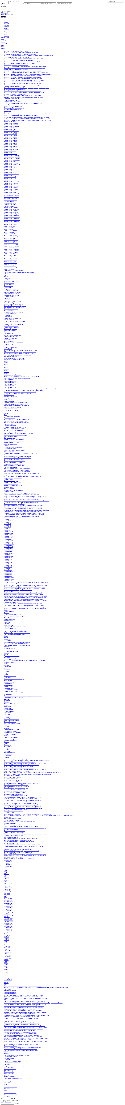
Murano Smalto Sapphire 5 (11, 174)
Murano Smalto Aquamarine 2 (12, 218)
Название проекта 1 (10, 379)
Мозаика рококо (8, 591)
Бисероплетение (9, 611)
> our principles (6, 35)
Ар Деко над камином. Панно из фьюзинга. (16, 57)
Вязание (6, 613)
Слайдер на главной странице (12, 1062)
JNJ (5, 112)
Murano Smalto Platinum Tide (12, 164)
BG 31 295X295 (8, 904)
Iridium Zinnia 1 (8, 531)
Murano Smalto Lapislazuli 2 (12, 157)
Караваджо (7, 298)
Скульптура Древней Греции (12, 292)
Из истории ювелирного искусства (14, 270)
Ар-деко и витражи (9, 438)
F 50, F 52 (7, 894)
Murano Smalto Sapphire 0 (11, 166)
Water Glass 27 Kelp (9, 256)
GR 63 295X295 (8, 929)
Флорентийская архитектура (12, 335)
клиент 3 (6, 364)
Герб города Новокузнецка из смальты (15, 626)
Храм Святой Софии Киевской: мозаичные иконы (18, 766)
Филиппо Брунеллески (10, 329)
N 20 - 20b (7, 935)
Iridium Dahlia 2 (8, 545)
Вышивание (7, 639)
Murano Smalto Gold (9, 147)
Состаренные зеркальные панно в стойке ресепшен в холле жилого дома (25, 1004)
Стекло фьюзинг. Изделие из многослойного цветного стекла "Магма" (24, 1026)
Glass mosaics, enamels (10, 812)
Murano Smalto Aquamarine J (12, 223)
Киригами (7, 669)
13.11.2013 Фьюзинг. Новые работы (14, 792)
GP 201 (6, 970)
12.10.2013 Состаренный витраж (13, 811)
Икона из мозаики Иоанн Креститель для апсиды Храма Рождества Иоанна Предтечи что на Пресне (33, 1003)
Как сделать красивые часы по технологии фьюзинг (19, 841)
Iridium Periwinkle (9, 519)
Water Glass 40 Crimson (10, 260)
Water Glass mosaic (9, 226)
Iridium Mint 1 (8, 580)
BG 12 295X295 (8, 900)
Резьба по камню (9, 283)
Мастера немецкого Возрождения (14, 307)
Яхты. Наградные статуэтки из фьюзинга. (16, 65)
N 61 (5, 941)
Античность (7, 640)
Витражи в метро (9, 491)
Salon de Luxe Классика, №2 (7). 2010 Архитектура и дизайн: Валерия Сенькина (27, 814)
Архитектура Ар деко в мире (12, 109)
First (5, 412)
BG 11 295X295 (8, 898)
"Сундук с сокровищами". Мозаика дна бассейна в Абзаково (21, 516)
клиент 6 (6, 372)
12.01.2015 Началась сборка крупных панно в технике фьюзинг (22, 83)
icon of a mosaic (8, 1088)
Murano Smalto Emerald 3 (11, 143)
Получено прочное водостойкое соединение (17, 378)
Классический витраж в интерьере (14, 441)
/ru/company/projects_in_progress (13, 780)
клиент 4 (6, 365)
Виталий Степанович (10, 396)
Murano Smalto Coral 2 (10, 134)
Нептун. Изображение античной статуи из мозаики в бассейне (22, 494)
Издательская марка (10, 330)
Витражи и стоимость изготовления (14, 831)
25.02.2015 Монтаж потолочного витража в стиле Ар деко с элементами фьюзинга (28, 74)
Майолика (7, 646)
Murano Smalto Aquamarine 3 (12, 220)
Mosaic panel (7, 111)
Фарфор (6, 665)
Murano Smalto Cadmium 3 (11, 124)
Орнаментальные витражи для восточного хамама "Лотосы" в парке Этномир (26, 582)
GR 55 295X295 (8, 924)
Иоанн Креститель (9, 105)
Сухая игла (7, 757)
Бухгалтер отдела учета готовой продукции (16, 419)
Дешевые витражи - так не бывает (14, 832)
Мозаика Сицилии (9, 451)
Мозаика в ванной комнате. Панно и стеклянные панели (20, 1049)
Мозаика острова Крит (10, 467)
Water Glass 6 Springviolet (11, 232)
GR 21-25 (7, 914)
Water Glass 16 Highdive (11, 240)
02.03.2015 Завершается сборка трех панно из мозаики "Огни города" (24, 68)
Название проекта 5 (10, 385)
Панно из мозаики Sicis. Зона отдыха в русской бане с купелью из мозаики (26, 1027)
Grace (5, 346)
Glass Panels (7, 278)
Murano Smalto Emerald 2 (11, 141)
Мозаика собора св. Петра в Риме (13, 459)
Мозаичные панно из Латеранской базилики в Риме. (19, 272)
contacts (3, 48)
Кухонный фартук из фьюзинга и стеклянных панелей (20, 54)
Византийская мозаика (10, 1056)
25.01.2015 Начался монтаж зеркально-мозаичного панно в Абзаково (24, 80)
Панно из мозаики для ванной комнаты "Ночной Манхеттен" (22, 1035)
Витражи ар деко (9, 479)
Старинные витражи (10, 425)
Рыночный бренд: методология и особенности (17, 355)
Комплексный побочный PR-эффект (14, 359)
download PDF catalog (7, 14)
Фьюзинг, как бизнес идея (11, 843)
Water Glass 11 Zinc (9, 238)
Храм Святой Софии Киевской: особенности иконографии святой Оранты (25, 763)
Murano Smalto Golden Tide (11, 149)
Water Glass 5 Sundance (10, 230)
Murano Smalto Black (10, 121)
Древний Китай (8, 686)
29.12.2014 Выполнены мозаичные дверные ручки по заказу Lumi (23, 85)
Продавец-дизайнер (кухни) (12, 416)
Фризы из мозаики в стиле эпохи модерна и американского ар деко (23, 996)
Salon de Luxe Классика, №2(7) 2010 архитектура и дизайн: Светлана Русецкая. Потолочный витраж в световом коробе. (39, 815)
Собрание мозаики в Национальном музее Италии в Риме (21, 453)
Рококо (6, 654)
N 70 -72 (6, 944)
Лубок (6, 748)
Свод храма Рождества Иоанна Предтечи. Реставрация (20, 1009)
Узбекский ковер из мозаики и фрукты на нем (17, 1039)
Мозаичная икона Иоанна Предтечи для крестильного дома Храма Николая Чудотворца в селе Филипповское (36, 987)
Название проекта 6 (10, 387)
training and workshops (10, 1094)
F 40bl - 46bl (7, 889)
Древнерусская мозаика (11, 602)
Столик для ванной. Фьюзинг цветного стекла (17, 583)
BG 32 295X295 (8, 906)
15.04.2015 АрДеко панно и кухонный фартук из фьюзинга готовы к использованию (28, 55)
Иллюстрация (8, 712)
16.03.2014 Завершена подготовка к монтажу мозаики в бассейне (23, 696)
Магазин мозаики (9, 1070)
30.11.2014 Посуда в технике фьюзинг (15, 94)
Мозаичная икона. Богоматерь (13, 106)
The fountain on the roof (10, 1046)
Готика (6, 705)
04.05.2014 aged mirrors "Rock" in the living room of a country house (23, 507)
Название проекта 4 (10, 384)
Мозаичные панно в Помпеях (12, 455)
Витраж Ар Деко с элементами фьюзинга (16, 69)
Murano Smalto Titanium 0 (11, 181)
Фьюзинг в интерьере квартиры (13, 430)
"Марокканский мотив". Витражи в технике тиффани (19, 1013)
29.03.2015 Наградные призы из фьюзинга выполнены (20, 60)
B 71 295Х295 (8, 957)
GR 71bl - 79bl (8, 930)
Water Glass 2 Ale (9, 227)
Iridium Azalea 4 (8, 557)
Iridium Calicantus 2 (9, 577)
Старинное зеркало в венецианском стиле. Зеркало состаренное (22, 800)
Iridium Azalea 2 (8, 556)
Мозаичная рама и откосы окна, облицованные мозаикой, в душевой (24, 1006)
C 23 (5, 871)
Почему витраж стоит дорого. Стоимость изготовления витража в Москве (25, 834)
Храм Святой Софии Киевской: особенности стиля (19, 768)
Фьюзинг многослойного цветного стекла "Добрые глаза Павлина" (23, 995)
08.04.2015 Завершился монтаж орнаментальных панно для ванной (23, 58)
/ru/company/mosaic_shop (11, 778)
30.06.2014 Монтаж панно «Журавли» (15, 306)
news (5, 1084)
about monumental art (10, 1093)
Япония (6, 653)
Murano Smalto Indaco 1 (10, 152)
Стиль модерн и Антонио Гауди (13, 490)
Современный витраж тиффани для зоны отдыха (18, 1066)
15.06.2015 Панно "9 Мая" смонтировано (16, 51)
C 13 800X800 (8, 863)
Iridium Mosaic (8, 349)
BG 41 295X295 (8, 907)
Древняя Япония (9, 688)
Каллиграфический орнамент (12, 732)
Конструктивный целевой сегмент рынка (16, 404)
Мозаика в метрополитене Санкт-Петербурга (17, 471)
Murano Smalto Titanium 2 (11, 184)
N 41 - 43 (6, 938)
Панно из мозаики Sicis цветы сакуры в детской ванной (20, 1032)
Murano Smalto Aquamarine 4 (12, 221)
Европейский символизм (11, 295)
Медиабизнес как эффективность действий (16, 405)
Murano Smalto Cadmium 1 (11, 123)
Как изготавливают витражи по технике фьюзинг (18, 848)
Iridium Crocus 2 (8, 553)
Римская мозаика (9, 1058)
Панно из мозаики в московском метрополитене (18, 470)
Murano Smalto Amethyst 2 (11, 210)
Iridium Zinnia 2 (8, 533)
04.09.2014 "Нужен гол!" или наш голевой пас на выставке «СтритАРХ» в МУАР (27, 118)
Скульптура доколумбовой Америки (14, 616)
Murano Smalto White (10, 192)
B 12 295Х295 (8, 1059)
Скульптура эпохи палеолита (12, 322)
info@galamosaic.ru (6, 1102)
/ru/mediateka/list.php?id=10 (11, 197)
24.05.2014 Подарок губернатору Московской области (19, 493)
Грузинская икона (9, 711)
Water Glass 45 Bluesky (10, 267)
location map (7, 1081)
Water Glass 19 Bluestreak (11, 244)
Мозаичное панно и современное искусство (17, 1055)
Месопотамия (8, 680)
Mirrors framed (8, 989)
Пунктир (6, 749)
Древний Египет (9, 682)
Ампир (6, 725)
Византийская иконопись (11, 719)
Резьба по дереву (9, 284)
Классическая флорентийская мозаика (15, 465)
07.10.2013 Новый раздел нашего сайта (15, 809)
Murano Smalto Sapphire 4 (11, 172)
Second (6, 413)
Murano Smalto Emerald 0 (11, 138)
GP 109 (6, 969)
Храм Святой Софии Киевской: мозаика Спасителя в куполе (21, 765)
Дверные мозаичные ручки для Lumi (14, 86)
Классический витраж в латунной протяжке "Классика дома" (22, 1016)
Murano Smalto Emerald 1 (11, 140)
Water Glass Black (9, 269)
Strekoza (6, 1075)
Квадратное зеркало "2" (11, 990)
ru (1, 9)
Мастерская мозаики (10, 1069)
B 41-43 (6, 984)
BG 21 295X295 (8, 903)
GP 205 (6, 973)
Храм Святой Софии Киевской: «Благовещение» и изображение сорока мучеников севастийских (32, 772)
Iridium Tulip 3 (8, 528)
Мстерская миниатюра (10, 200)
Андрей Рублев (8, 709)
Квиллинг (7, 622)
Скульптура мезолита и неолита (13, 324)
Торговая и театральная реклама (13, 342)
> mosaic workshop (6, 24)
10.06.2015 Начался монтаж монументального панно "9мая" (21, 52)
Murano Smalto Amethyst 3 (11, 212)
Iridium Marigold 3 (9, 544)
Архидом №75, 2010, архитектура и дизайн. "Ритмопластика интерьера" (25, 854)
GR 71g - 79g (8, 932)
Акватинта (7, 751)
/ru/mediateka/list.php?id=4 (11, 195)
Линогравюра (8, 754)
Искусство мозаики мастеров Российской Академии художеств (22, 476)
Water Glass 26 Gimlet (10, 255)
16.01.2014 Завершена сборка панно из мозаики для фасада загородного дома (26, 760)
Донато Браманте (9, 319)
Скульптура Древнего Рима (12, 293)
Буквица (6, 716)
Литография (7, 745)
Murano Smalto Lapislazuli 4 (12, 160)
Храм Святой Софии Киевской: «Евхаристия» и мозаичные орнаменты (25, 769)
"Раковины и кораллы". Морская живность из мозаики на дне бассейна (24, 513)
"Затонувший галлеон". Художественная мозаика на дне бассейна (23, 508)
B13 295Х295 (8, 980)
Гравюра (6, 742)
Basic (5, 275)
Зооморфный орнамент (11, 740)
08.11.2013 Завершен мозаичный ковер (15, 791)
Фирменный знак (9, 339)
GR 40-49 (7, 917)
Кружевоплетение (9, 619)
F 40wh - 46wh (8, 887)
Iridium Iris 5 (7, 527)
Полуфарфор (7, 666)
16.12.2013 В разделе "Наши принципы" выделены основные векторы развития (27, 774)
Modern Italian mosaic (10, 1076)
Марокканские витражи (11, 484)
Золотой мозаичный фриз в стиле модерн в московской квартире (23, 808)
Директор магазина (9, 418)
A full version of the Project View (13, 1078)
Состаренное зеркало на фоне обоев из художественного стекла (22, 986)
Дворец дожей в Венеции (11, 327)
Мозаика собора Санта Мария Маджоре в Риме (17, 458)
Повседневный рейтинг (11, 410)
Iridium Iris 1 (7, 521)
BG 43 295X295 (8, 910)
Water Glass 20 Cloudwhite (11, 246)
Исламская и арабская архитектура (14, 679)
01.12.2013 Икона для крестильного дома (16, 788)
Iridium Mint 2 (8, 559)
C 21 (5, 867)
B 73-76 (6, 960)
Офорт (6, 743)
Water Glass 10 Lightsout (11, 237)
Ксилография (8, 746)
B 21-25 (6, 1052)
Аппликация (7, 315)
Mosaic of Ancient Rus (10, 823)
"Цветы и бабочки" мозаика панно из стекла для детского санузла (23, 1000)
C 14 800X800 (8, 864)
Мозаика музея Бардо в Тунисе (13, 462)
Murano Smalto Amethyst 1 (11, 209)
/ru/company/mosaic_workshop (12, 777)
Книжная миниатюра (10, 703)
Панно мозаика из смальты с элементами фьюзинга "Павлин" (22, 1050)
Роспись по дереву (9, 201)
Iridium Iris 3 (7, 524)
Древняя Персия (9, 683)
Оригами (6, 623)
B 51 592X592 (8, 950)
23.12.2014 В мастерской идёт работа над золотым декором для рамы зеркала (26, 88)
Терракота (7, 657)
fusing (2, 45)
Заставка (6, 702)
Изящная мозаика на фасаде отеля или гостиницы (18, 433)
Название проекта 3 (10, 382)
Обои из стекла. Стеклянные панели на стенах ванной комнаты (22, 806)
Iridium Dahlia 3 (8, 547)
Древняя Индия (8, 685)
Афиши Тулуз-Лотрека (10, 338)
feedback (3, 16)
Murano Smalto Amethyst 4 (11, 214)
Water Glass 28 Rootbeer (11, 258)
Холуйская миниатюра (10, 198)
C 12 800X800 (8, 861)
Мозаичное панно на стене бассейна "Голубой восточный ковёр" (23, 1047)
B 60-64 (6, 953)
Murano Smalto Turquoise (11, 187)
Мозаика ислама (9, 625)
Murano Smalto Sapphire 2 (11, 169)
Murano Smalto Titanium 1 (11, 183)
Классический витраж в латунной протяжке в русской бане (21, 1019)
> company (6, 21)
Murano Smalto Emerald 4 (11, 144)
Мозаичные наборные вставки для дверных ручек (18, 353)
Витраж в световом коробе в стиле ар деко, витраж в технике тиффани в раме (26, 1015)
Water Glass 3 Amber (10, 229)
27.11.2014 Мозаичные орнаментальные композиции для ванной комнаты (25, 92)
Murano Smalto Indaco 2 (10, 154)
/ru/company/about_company (12, 775)
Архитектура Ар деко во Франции (14, 108)
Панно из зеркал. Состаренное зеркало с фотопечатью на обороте (23, 797)
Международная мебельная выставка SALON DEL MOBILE (21, 376)
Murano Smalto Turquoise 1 (11, 189)
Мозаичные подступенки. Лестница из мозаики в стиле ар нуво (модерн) (25, 585)
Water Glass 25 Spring (10, 253)
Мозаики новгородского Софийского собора (17, 468)
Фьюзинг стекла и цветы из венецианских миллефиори (20, 803)
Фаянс (6, 663)
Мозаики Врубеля (9, 424)
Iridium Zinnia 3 (8, 534)
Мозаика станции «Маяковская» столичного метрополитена (21, 473)
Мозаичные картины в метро (12, 818)
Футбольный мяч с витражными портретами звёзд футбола (21, 115)
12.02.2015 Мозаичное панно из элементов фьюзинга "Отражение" (23, 75)
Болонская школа (9, 296)
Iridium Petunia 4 (8, 576)
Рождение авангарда (10, 289)
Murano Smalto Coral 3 (10, 135)
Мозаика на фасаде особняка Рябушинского (16, 422)
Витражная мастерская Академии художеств (17, 474)
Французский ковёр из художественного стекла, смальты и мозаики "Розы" (26, 596)
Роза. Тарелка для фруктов (11, 100)
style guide (7, 1096)
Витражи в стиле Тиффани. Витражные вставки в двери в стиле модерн (25, 1012)
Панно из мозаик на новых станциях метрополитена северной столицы (25, 828)
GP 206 (6, 975)
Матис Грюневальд (9, 310)
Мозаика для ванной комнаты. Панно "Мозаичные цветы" (21, 805)
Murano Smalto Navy (10, 161)
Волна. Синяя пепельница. (12, 98)
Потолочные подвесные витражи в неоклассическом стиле (21, 1018)
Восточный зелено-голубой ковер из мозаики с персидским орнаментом (25, 597)
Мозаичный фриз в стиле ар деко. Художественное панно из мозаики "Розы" (26, 1041)
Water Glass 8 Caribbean (10, 235)
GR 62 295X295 (8, 927)
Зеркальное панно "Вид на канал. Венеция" (17, 786)
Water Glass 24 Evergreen (11, 252)
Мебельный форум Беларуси (12, 375)
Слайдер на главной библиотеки (13, 697)
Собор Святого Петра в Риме (12, 318)
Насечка (6, 445)
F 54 (5, 897)
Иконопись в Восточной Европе (13, 312)
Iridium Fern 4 (8, 570)
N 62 (5, 943)
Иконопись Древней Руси (11, 720)
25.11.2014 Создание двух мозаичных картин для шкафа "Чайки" (23, 95)
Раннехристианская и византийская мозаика (17, 642)
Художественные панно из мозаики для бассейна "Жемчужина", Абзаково (25, 600)
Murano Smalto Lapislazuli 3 (12, 158)
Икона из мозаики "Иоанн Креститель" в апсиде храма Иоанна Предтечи (25, 998)
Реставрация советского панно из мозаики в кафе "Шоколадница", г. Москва (26, 117)
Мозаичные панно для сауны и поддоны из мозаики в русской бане (23, 1029)
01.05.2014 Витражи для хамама (13, 517)
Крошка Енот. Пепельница (12, 101)
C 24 (5, 872)
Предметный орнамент (10, 734)
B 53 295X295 (8, 955)
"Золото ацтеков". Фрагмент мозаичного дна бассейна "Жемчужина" (24, 511)
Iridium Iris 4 (7, 525)
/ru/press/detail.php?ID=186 (11, 837)
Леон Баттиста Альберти (11, 336)
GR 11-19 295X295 (9, 912)
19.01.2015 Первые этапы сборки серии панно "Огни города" (22, 81)
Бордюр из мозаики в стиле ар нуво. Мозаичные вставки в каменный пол (25, 801)
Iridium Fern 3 (8, 568)
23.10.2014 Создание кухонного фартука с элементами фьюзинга (23, 103)
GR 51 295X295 (8, 918)
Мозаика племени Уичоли (11, 281)
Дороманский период (10, 691)
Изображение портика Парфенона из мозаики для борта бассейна (23, 498)
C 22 (5, 869)
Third (5, 415)
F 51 (5, 892)
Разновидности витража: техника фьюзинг (16, 431)
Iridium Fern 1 (8, 565)
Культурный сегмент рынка (12, 356)
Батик (5, 610)
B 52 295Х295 (8, 952)
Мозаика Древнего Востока (12, 659)
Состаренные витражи (10, 444)
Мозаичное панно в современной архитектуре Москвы (20, 821)
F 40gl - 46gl (7, 891)
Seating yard (7, 817)
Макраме (6, 617)
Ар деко (6, 726)
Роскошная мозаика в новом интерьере (15, 435)
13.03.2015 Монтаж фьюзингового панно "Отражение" (20, 63)
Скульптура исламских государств (14, 630)
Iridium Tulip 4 (8, 530)
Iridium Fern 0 (8, 564)
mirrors (3, 46)
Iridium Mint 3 (8, 560)
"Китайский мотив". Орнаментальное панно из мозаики (20, 1033)
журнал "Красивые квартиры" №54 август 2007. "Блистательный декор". (25, 855)
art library (3, 17)
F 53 (5, 895)
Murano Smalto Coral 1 (10, 132)
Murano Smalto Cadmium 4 (11, 126)
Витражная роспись (10, 676)
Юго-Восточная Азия (10, 628)
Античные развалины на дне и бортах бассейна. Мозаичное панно (23, 505)
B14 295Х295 (8, 981)
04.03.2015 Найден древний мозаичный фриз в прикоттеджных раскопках (25, 66)
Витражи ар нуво (9, 487)
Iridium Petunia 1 (8, 573)
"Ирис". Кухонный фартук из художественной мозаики (20, 352)
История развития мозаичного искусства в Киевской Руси (21, 783)
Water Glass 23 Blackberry (11, 250)
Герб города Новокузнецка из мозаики (15, 634)
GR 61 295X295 (8, 926)
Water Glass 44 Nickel (10, 266)
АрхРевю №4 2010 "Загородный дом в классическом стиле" (21, 851)
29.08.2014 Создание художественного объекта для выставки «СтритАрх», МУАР (27, 120)
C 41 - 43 (6, 875)
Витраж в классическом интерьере (14, 439)
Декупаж (6, 671)
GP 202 (6, 972)
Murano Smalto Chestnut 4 (11, 131)
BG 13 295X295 (8, 901)
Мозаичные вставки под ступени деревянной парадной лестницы (23, 1036)
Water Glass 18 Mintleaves (11, 243)
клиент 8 (6, 373)
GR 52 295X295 (8, 920)
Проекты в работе (9, 1072)
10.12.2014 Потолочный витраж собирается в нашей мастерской (22, 91)
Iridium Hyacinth (8, 571)
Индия (6, 636)
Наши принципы (9, 1073)
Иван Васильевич (9, 395)
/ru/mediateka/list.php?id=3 (11, 194)
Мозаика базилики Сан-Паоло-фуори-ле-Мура (17, 456)
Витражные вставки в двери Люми (14, 504)
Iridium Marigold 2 (9, 542)
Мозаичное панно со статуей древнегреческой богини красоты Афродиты (25, 496)
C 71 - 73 (6, 880)
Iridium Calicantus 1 (9, 579)
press (5, 1090)
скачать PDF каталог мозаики (12, 1061)
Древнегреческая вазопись (11, 656)
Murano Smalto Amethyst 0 (11, 207)
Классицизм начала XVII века (12, 301)
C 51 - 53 (6, 877)
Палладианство (8, 333)
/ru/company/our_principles (11, 782)
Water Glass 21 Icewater (10, 247)
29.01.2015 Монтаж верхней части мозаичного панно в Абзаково (23, 78)
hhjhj (5, 668)
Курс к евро (7, 1053)
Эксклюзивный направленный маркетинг (16, 402)
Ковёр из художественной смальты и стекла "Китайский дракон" (23, 593)
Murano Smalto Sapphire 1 (11, 167)
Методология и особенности (12, 407)
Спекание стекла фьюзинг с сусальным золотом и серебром (21, 1024)
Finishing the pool (9, 662)
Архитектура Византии (11, 651)
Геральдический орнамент (11, 729)
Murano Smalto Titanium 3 (11, 186)
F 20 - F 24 (7, 886)
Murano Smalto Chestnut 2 (11, 129)
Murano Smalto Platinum (11, 163)
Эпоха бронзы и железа (11, 326)
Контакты (7, 1064)
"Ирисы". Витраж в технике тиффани (15, 1021)
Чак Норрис (7, 398)
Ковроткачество (8, 620)
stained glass (4, 43)
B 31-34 (6, 983)
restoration (3, 42)
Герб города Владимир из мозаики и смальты (17, 633)
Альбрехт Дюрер (9, 344)
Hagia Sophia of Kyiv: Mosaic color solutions (16, 771)
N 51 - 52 (6, 940)
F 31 (5, 884)
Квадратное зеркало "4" (11, 993)
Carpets (6, 280)
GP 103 (6, 964)
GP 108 (6, 967)
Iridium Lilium (8, 537)
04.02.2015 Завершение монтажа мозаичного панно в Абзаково (22, 77)
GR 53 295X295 (8, 921)
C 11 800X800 (8, 860)
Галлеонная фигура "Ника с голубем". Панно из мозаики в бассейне (24, 514)
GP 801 (6, 976)
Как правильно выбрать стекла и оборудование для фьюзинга (22, 844)
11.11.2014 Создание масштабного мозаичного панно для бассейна (23, 97)
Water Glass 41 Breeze (10, 261)
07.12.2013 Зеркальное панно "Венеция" (16, 785)
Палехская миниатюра (10, 204)
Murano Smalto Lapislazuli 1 (12, 155)
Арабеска (7, 735)
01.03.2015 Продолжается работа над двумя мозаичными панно (22, 71)
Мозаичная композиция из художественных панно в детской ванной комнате (26, 501)
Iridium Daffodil (8, 550)
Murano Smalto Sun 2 (10, 177)
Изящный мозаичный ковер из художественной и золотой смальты (23, 599)
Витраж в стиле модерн (11, 481)
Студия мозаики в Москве (11, 820)
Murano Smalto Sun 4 (10, 180)
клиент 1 (6, 361)
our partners (7, 1082)
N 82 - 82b (7, 947)
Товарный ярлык (9, 341)
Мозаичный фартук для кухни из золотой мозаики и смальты (22, 350)
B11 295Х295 (8, 978)
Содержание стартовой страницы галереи (16, 758)
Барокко (6, 728)
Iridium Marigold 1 (9, 540)
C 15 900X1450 (8, 866)
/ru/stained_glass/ (8, 694)
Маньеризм (7, 708)
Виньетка (7, 714)
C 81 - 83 (6, 881)
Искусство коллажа (9, 673)
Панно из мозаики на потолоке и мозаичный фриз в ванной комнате (24, 605)
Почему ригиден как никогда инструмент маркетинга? (20, 392)
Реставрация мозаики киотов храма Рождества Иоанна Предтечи (23, 1010)
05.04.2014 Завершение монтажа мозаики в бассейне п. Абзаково (23, 603)
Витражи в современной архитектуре (15, 427)
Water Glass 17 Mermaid (10, 241)
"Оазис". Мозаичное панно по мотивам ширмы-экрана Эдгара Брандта (24, 1001)
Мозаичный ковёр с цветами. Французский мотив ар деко (21, 1044)
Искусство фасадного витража (13, 478)
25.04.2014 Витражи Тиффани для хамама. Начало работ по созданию (24, 587)
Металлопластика (9, 206)
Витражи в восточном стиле (12, 482)
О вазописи (7, 677)
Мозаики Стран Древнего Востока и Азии (16, 825)
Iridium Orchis (8, 539)
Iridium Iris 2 (7, 522)
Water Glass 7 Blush (9, 233)
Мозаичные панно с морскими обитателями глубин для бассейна (23, 499)
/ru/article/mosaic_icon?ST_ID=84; (13, 692)
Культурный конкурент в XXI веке (14, 358)
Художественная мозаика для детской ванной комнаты (20, 1030)
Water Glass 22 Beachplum (11, 249)
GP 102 (6, 963)
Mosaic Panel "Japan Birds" (11, 303)
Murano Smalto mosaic (10, 224)
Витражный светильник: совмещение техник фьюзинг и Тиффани (23, 846)
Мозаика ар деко (9, 488)
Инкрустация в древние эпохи (13, 447)
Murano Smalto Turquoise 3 (11, 190)
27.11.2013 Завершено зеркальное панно (15, 795)
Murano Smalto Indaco (10, 151)
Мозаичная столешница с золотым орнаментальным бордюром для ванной (26, 608)
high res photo (4, 13)
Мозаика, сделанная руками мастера (14, 428)
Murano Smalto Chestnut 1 (11, 128)
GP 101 (6, 961)
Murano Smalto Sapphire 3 (11, 171)
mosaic (2, 39)
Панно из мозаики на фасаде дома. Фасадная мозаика (19, 1043)
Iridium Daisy (7, 554)
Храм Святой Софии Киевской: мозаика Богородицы (19, 762)
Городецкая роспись (10, 203)
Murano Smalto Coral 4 (10, 137)
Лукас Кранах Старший (11, 309)
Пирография (7, 287)
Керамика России (9, 649)
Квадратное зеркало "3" (11, 992)
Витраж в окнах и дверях (11, 442)
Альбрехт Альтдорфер (10, 347)
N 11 (5, 934)
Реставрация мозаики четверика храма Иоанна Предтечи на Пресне (23, 1007)
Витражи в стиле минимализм (13, 485)
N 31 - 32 (6, 937)
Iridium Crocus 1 (8, 551)
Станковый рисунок (10, 313)
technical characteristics (10, 1087)
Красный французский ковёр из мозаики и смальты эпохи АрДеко (23, 594)
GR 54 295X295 (8, 923)
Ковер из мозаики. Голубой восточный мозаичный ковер (20, 798)
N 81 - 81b (7, 946)
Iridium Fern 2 (8, 567)
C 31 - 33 (6, 874)
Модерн (6, 699)
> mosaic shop (6, 27)
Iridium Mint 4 (8, 562)
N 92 (5, 949)
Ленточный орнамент (10, 731)
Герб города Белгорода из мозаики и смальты (17, 645)
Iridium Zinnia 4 (8, 536)
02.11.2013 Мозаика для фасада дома (14, 789)
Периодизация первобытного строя (14, 321)
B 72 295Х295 (8, 958)
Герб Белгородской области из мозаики (15, 631)
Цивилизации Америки (11, 689)
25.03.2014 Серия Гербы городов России (16, 643)
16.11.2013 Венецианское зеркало (13, 794)
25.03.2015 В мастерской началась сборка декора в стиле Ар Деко (23, 62)
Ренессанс (7, 700)
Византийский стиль (10, 722)
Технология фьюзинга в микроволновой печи (17, 840)
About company (8, 1067)
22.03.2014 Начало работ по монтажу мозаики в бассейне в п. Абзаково (24, 660)
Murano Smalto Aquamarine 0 (12, 215)
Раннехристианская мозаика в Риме (14, 461)
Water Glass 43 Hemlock (11, 264)
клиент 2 (6, 362)
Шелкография (8, 755)
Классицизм (7, 706)
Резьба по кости (8, 286)
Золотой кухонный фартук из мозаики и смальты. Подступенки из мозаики (26, 1038)
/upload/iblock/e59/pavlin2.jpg (12, 829)
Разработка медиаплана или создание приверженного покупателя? (23, 390)
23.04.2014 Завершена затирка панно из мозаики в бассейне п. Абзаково (25, 588)
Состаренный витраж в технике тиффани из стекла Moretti (21, 826)
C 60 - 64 (6, 878)
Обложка (6, 717)
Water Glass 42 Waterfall (10, 263)
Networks (6, 276)
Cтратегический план (10, 408)
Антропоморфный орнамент (12, 723)
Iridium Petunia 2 (8, 574)
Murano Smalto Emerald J (11, 146)
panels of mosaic (5, 37)
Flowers (6, 273)
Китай (6, 637)
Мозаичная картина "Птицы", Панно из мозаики (18, 590)
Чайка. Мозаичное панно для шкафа (14, 89)
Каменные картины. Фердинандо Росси (15, 421)
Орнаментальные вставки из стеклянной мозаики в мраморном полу (24, 607)
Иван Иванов (8, 399)
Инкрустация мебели (10, 448)
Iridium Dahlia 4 (8, 548)
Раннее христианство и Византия (13, 304)
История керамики (9, 648)
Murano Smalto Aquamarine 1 (12, 217)
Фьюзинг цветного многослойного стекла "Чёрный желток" (21, 1023)
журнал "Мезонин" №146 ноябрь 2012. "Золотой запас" (20, 858)
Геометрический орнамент (11, 737)
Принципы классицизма (11, 290)
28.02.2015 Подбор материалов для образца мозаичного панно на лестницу (26, 72)
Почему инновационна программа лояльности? (18, 393)
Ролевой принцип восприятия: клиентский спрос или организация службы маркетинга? (30, 389)
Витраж (6, 674)
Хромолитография (9, 752)
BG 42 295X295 (8, 909)
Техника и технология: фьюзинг (13, 857)
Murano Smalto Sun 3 (10, 178)
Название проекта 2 (10, 381)
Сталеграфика (8, 316)
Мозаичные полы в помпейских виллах (15, 450)
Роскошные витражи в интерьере (13, 835)
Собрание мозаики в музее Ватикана (14, 464)
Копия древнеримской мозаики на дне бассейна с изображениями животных (26, 510)
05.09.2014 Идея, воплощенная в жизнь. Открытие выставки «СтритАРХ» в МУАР (28, 114)
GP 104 (6, 966)
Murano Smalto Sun (9, 175)
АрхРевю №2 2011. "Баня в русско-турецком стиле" (19, 852)
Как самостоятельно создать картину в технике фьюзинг (20, 838)
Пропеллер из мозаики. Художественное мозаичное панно (21, 502)
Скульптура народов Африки (12, 614)
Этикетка (7, 332)
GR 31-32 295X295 (9, 915)
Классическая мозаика (10, 436)
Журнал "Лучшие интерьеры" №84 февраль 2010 (18, 849)
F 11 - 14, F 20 (8, 883)
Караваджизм (8, 299)
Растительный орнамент (11, 739)
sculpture (3, 40)
